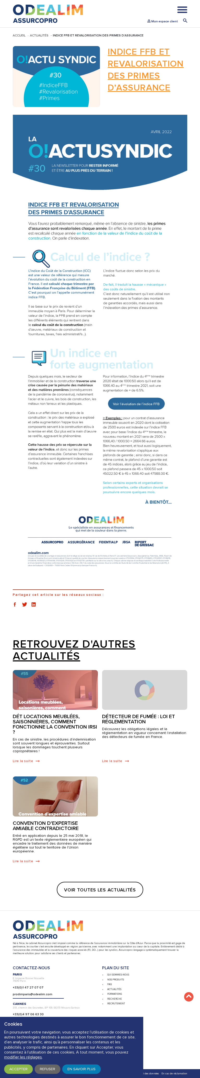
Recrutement (116, 1003)
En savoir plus (81, 1069)
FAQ (109, 984)
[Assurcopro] (48, 13)
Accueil (19, 35)
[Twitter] (24, 604)
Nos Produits (115, 979)
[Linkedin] (34, 604)
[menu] (182, 11)
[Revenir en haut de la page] (188, 997)
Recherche (114, 999)
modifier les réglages (23, 1057)
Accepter (18, 1069)
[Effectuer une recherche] (185, 21)
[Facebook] (15, 604)
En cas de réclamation (174, 1073)
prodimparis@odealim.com (32, 994)
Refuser (47, 1069)
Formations (114, 994)
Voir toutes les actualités (100, 890)
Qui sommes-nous (118, 974)
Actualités (39, 35)
